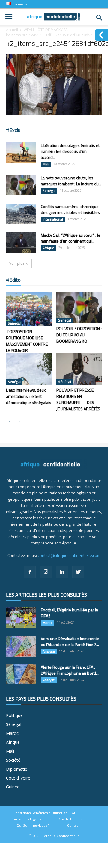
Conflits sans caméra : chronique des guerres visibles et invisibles (70, 209)
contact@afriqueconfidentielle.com (69, 555)
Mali (46, 164)
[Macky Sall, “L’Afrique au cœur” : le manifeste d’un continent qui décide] (21, 242)
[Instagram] (46, 572)
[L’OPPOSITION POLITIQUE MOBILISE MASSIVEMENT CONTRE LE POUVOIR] (29, 309)
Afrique (48, 248)
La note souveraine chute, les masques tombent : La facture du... (71, 181)
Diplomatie (16, 769)
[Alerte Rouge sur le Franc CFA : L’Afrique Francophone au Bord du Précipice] (21, 674)
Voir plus (16, 263)
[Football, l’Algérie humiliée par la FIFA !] (21, 617)
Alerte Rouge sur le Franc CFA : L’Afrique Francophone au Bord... (70, 670)
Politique (14, 715)
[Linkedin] (62, 572)
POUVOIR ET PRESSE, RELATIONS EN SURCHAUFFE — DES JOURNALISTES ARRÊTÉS (78, 399)
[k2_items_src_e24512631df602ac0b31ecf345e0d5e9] (54, 113)
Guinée (13, 787)
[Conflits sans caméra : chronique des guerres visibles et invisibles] (21, 214)
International (53, 219)
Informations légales (25, 819)
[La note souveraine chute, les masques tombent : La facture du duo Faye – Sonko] (21, 185)
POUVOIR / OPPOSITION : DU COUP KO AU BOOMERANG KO (79, 334)
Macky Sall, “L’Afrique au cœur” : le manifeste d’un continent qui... (70, 238)
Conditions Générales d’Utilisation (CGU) (46, 813)
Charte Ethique (71, 819)
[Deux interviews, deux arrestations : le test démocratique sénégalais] (29, 369)
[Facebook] (30, 572)
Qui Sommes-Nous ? (33, 825)
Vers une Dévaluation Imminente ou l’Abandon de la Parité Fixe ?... (70, 641)
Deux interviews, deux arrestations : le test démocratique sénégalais (28, 396)
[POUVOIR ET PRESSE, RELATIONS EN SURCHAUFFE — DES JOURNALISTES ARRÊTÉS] (79, 369)
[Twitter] (78, 572)
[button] (99, 18)
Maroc (47, 622)
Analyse (49, 651)
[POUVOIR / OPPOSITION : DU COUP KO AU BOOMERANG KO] (79, 307)
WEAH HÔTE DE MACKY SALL (47, 29)
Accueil (12, 29)
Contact (73, 825)
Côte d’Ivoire (18, 778)
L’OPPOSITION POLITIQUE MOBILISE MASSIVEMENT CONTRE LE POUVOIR (27, 340)
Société (13, 760)
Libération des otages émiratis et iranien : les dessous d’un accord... (70, 151)
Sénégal (49, 190)
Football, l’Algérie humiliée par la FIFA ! (69, 613)
